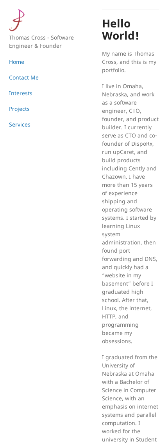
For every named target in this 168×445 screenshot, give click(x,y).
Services (19, 124)
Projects (19, 108)
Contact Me (24, 77)
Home (16, 61)
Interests (20, 93)
